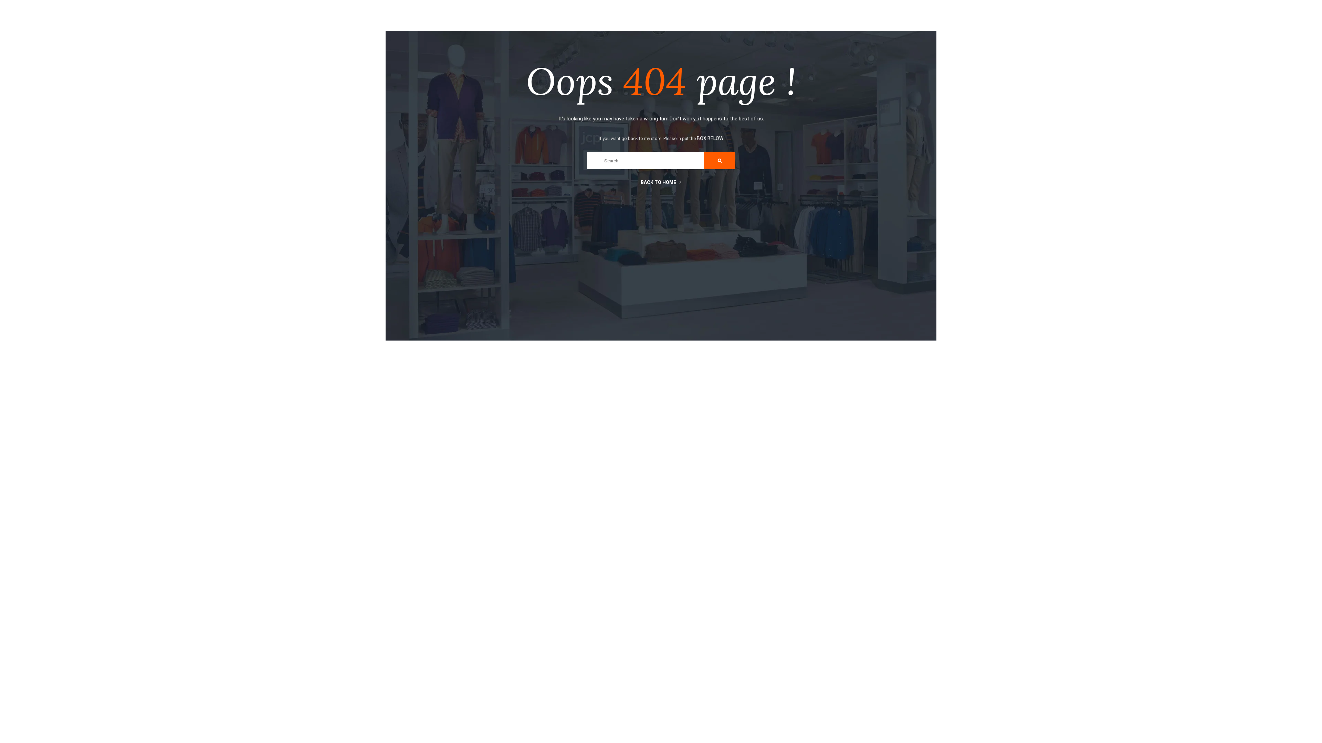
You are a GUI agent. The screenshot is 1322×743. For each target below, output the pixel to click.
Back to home (658, 182)
